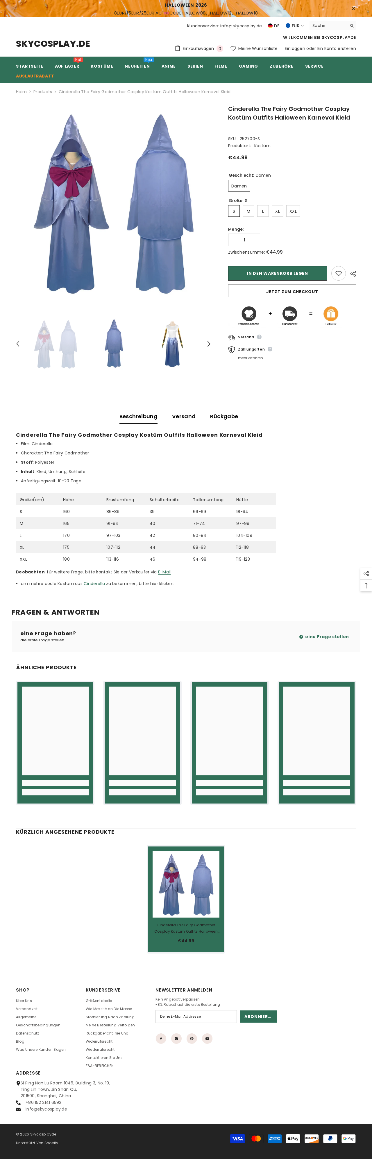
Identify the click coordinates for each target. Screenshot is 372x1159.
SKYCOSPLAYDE (339, 37)
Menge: (236, 229)
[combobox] (328, 25)
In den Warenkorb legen (277, 273)
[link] (55, 783)
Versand (184, 416)
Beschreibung (138, 416)
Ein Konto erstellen (336, 48)
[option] (113, 201)
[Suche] (333, 25)
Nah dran (353, 8)
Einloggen (295, 48)
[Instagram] (176, 1038)
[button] (17, 344)
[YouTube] (207, 1038)
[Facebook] (161, 1038)
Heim (21, 92)
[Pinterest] (191, 1038)
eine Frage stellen (326, 637)
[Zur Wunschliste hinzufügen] (338, 273)
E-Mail (164, 572)
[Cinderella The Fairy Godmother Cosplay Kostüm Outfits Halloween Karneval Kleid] (186, 884)
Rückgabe (224, 416)
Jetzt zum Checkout (292, 292)
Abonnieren (259, 1016)
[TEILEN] (351, 274)
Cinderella (95, 583)
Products (42, 92)
